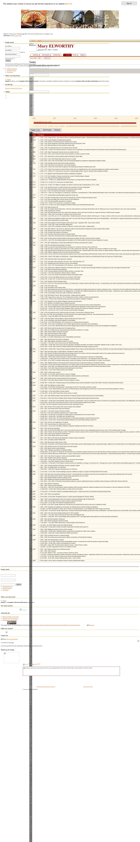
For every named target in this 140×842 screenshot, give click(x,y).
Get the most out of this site (10, 618)
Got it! (129, 3)
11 (48, 126)
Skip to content (25, 9)
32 (81, 126)
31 (80, 126)
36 (87, 126)
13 (51, 126)
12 (50, 126)
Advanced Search (12, 69)
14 (53, 126)
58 (117, 126)
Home (29, 664)
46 (100, 126)
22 (68, 126)
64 (126, 126)
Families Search (11, 70)
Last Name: (4, 578)
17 (59, 126)
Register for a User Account (15, 98)
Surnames (10, 72)
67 (130, 126)
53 (110, 126)
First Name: (4, 573)
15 (55, 126)
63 (125, 126)
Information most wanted (10, 620)
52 (109, 126)
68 (132, 126)
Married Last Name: (7, 582)
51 (107, 126)
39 (91, 126)
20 (63, 126)
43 (96, 126)
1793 (74, 118)
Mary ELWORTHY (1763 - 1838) (43, 122)
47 (102, 126)
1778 (54, 118)
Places (9, 79)
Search (38, 664)
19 (62, 126)
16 (57, 126)
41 (94, 126)
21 (66, 126)
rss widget (23, 609)
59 (118, 126)
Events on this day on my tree (13, 88)
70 (135, 126)
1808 (95, 118)
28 (76, 126)
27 (74, 126)
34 (84, 126)
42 (95, 126)
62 (124, 126)
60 (121, 126)
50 (106, 126)
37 (88, 126)
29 (77, 126)
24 (70, 126)
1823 (115, 118)
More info (68, 3)
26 (73, 126)
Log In (9, 96)
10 (46, 126)
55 (113, 126)
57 (115, 126)
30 (79, 126)
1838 (136, 118)
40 (92, 126)
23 (69, 126)
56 (114, 126)
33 (83, 126)
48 (103, 126)
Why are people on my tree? (10, 617)
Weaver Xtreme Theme (88, 686)
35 (85, 126)
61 (122, 126)
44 (98, 126)
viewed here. (18, 35)
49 (104, 126)
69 (133, 126)
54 (111, 126)
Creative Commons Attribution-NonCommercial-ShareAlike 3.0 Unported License (57, 625)
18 (61, 126)
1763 (33, 118)
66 (129, 126)
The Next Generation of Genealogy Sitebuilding (45, 686)
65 (128, 126)
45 (99, 126)
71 (136, 126)
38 (89, 126)
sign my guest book (12, 639)
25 (72, 126)
